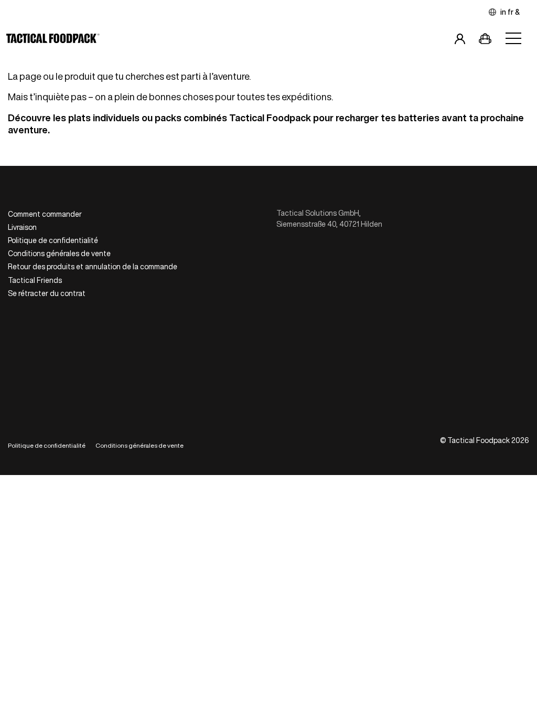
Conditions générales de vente (59, 253)
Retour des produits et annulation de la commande (92, 266)
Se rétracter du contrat (46, 293)
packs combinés (191, 117)
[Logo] (53, 40)
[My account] (459, 40)
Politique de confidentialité (53, 240)
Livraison (22, 227)
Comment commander (45, 214)
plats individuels (103, 117)
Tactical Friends (35, 280)
